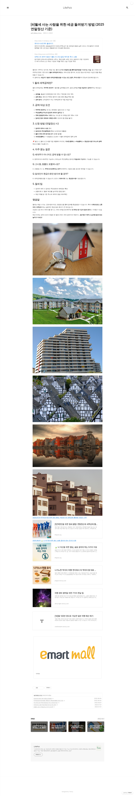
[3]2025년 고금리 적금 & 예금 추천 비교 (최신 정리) (45, 704)
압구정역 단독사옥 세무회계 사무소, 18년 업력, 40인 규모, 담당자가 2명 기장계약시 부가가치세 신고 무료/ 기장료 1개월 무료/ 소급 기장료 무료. (62, 60)
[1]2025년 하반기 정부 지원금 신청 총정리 (43, 698)
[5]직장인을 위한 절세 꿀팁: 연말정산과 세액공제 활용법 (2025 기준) (48, 700)
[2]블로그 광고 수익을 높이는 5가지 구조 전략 (43, 707)
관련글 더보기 (101, 718)
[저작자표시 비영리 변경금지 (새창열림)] (54, 688)
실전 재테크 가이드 (38, 695)
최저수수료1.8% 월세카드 (44, 43)
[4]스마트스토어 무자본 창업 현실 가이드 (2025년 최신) (46, 702)
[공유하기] (39, 687)
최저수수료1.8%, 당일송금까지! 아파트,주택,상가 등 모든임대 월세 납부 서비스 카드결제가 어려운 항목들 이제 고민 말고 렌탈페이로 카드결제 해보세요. (67, 47)
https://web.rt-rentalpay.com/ (43, 41)
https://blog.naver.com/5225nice (44, 54)
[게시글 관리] (42, 687)
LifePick (37, 747)
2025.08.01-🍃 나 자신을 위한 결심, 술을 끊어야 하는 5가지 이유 (54, 540)
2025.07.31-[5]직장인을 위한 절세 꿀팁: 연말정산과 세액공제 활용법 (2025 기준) (60, 517)
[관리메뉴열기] (131, 3)
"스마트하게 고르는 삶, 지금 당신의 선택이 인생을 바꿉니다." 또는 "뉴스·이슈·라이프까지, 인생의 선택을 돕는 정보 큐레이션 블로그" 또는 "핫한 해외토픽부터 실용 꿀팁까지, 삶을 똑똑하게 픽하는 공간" (65, 750)
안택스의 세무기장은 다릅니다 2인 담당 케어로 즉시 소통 (56, 57)
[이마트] (67, 676)
